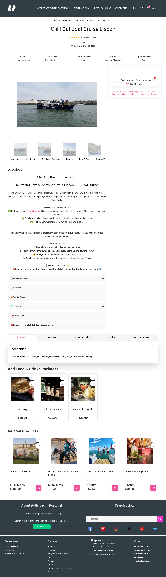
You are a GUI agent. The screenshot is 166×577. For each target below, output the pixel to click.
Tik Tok (51, 565)
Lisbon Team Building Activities (103, 547)
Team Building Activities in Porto (103, 554)
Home (56, 20)
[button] (57, 278)
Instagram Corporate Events (58, 554)
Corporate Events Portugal (52, 8)
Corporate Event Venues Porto (102, 550)
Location (70, 159)
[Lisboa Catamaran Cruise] (102, 440)
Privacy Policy (10, 550)
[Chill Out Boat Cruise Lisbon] (57, 69)
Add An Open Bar (52, 409)
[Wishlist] (141, 8)
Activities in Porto (140, 557)
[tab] (15, 159)
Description (15, 159)
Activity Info (31, 159)
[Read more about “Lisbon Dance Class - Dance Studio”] (77, 488)
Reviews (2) (101, 159)
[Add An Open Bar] (52, 378)
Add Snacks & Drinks (83, 409)
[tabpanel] (83, 352)
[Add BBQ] (22, 378)
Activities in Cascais (141, 546)
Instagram (51, 550)
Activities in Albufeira (142, 550)
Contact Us (120, 8)
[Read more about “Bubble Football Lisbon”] (38, 488)
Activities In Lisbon (67, 20)
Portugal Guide (102, 8)
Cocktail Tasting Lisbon (137, 471)
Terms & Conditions (12, 546)
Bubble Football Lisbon (21, 471)
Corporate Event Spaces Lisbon (103, 543)
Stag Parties (34, 211)
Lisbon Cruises (151, 94)
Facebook (51, 546)
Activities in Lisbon (141, 554)
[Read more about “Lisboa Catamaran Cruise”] (115, 488)
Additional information (51, 159)
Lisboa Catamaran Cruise (99, 471)
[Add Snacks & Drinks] (83, 378)
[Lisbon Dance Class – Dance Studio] (64, 440)
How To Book (84, 159)
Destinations (81, 8)
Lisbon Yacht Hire (82, 20)
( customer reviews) (88, 37)
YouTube (51, 557)
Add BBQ (22, 409)
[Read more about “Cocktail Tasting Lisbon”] (153, 488)
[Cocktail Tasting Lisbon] (140, 440)
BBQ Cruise (145, 92)
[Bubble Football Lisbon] (26, 440)
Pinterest (51, 561)
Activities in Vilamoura (142, 561)
